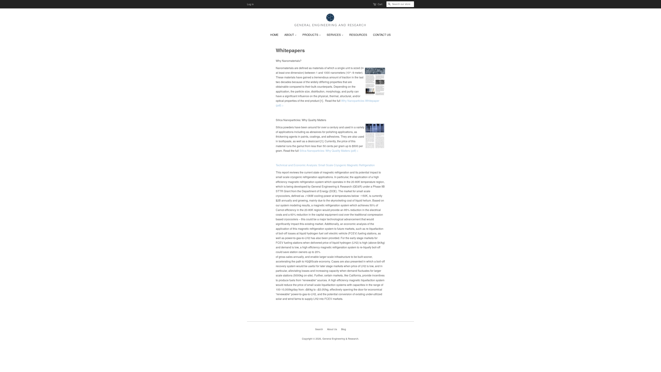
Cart (380, 4)
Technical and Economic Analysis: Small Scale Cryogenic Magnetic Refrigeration (325, 165)
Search (319, 329)
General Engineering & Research (340, 338)
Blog (343, 329)
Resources (358, 35)
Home (274, 35)
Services (334, 35)
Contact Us (382, 35)
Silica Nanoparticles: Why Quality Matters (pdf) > (329, 151)
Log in (250, 4)
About (289, 35)
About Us (332, 329)
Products (310, 35)
